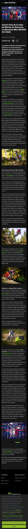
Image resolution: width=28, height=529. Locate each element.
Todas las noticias (9, 3)
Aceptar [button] (14, 526)
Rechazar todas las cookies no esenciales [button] (14, 523)
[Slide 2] (17, 442)
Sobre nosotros (5, 480)
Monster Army (4, 483)
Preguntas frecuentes (20, 478)
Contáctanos (18, 480)
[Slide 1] (12, 442)
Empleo (3, 478)
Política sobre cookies (15, 512)
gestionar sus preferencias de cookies (12, 516)
